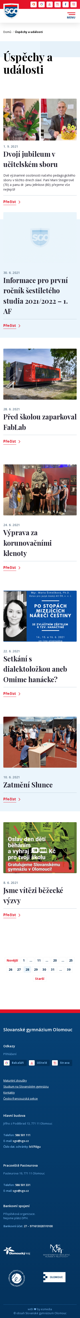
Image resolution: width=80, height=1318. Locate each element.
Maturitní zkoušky (15, 1080)
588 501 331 (22, 1185)
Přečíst (9, 201)
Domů (8, 32)
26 (10, 969)
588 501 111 (22, 1135)
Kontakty (9, 1092)
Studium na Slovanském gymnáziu (26, 1086)
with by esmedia (40, 1309)
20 (55, 960)
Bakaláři (41, 4)
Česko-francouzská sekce (20, 1098)
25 (71, 960)
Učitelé (49, 4)
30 (44, 969)
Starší (39, 978)
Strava (57, 4)
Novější (12, 960)
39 (68, 969)
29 (36, 969)
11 (39, 960)
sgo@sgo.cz (21, 1141)
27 (19, 969)
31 (52, 969)
